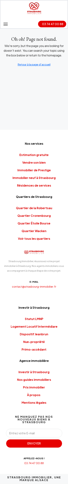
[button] (5, 24)
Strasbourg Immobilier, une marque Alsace (34, 478)
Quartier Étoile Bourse (34, 223)
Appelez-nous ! (34, 458)
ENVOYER (34, 443)
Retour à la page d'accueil (34, 64)
